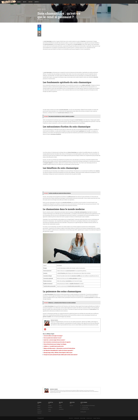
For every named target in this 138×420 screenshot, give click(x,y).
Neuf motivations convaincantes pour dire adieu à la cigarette (57, 342)
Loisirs (49, 409)
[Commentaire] (39, 32)
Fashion (18, 1)
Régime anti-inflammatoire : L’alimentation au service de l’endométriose (59, 348)
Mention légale (82, 418)
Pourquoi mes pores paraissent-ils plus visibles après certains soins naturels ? (61, 354)
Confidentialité (76, 418)
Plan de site (71, 418)
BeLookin (39, 9)
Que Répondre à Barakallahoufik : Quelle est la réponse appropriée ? (58, 350)
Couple (49, 411)
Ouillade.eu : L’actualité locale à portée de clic (54, 346)
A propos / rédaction (96, 418)
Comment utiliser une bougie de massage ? (53, 335)
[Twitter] (39, 29)
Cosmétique (61, 409)
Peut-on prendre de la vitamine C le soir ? (53, 337)
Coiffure (60, 407)
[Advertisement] (72, 32)
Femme (38, 407)
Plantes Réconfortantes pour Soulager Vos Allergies (55, 344)
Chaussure (39, 412)
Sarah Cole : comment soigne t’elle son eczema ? (54, 340)
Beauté (24, 1)
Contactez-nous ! (89, 418)
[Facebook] (39, 26)
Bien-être (30, 1)
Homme (38, 409)
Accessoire (39, 411)
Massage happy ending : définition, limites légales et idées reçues (58, 352)
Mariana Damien (40, 19)
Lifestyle (36, 1)
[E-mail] (45, 329)
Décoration (50, 407)
